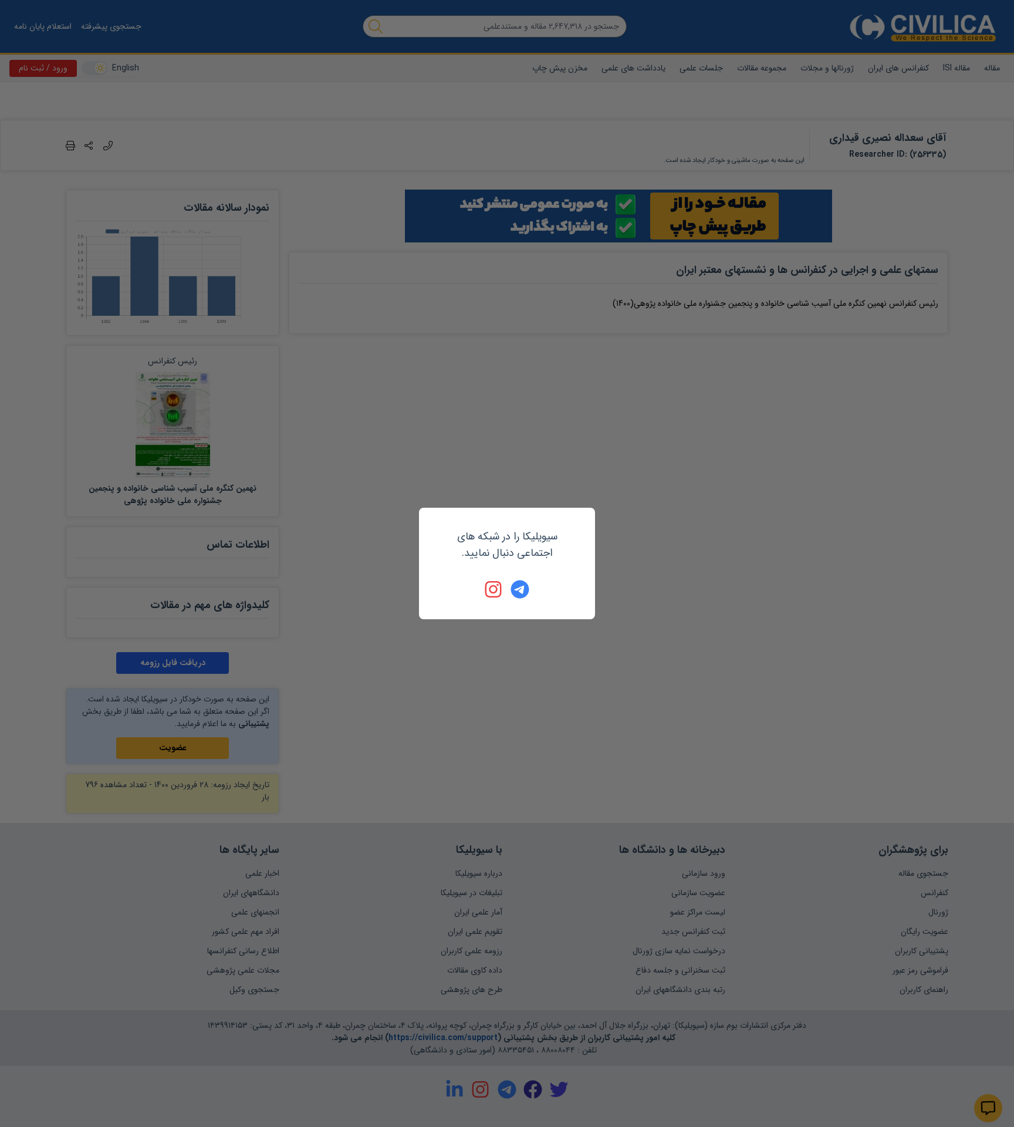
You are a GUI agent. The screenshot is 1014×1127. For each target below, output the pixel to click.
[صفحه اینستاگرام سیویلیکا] (494, 589)
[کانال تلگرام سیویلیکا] (520, 589)
